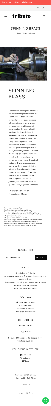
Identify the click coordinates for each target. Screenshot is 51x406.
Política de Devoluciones (25, 311)
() (40, 7)
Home (18, 33)
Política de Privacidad (25, 308)
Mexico (24, 393)
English (24, 384)
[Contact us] (45, 400)
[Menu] (5, 16)
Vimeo (26, 361)
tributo (32, 375)
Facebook (26, 355)
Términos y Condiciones (25, 302)
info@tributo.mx (25, 325)
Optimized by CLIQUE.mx (25, 378)
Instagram (26, 358)
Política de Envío (25, 305)
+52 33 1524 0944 (25, 331)
